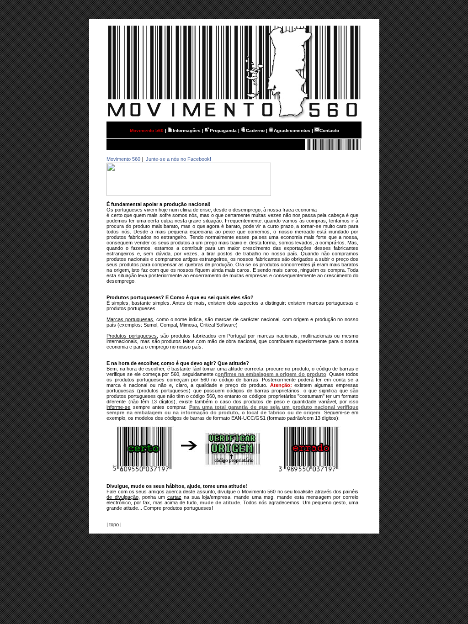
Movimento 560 (123, 159)
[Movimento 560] (188, 194)
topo (114, 524)
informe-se (118, 407)
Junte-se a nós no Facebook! (177, 159)
